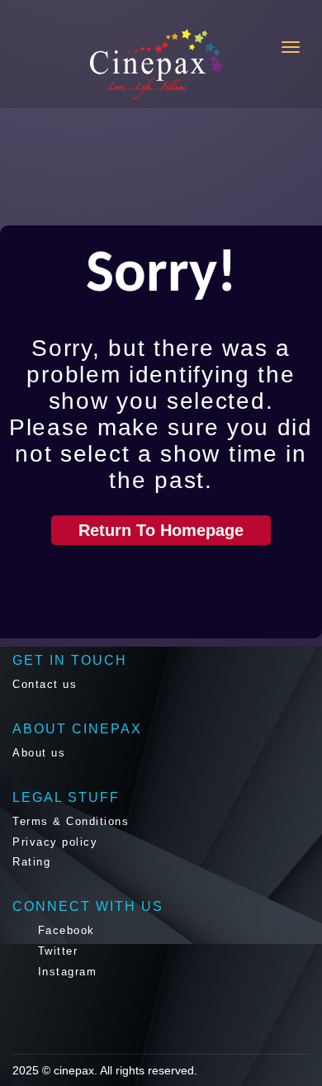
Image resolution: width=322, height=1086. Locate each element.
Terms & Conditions (70, 821)
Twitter (55, 951)
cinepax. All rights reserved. (125, 1070)
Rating (31, 862)
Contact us (44, 684)
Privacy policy (54, 842)
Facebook (64, 930)
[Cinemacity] (90, 64)
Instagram (65, 971)
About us (38, 753)
